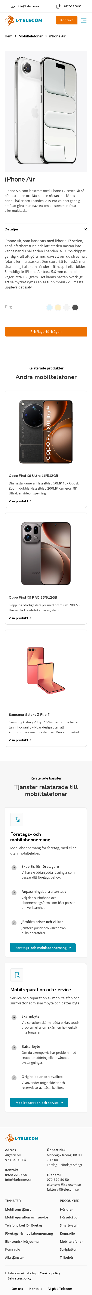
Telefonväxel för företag (23, 1225)
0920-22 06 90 (16, 1175)
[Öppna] (83, 20)
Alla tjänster (14, 1257)
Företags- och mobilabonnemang (41, 948)
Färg (8, 306)
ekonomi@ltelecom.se (64, 1184)
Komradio (12, 1249)
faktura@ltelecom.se (63, 1189)
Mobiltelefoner (31, 36)
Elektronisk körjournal (22, 1241)
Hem (8, 36)
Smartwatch (69, 1225)
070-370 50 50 (58, 1179)
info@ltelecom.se (18, 1179)
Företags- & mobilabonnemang (29, 1233)
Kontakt (66, 20)
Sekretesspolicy (19, 1278)
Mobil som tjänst (18, 1209)
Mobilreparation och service (37, 1102)
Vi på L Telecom (60, 1288)
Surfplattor (68, 1249)
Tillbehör (66, 1257)
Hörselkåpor (69, 1217)
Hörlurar (66, 1209)
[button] (46, 229)
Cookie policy (50, 1273)
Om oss (17, 1288)
